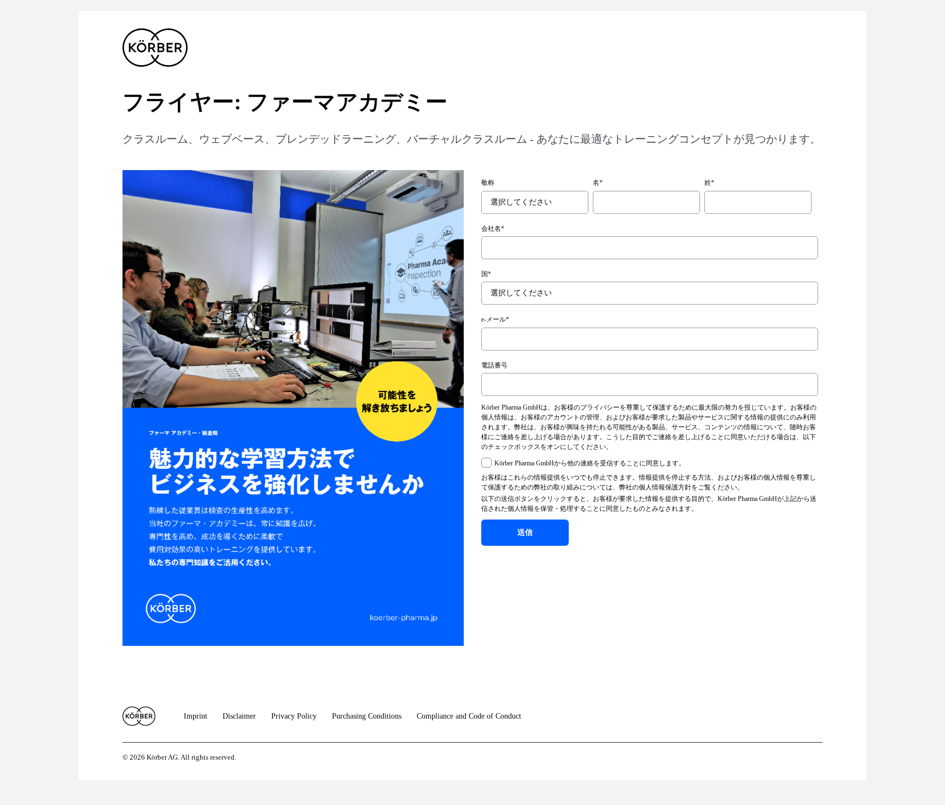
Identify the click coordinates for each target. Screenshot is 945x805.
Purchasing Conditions (366, 716)
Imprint (195, 716)
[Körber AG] (138, 716)
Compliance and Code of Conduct (469, 716)
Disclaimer (239, 716)
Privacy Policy (294, 716)
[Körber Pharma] (155, 47)
